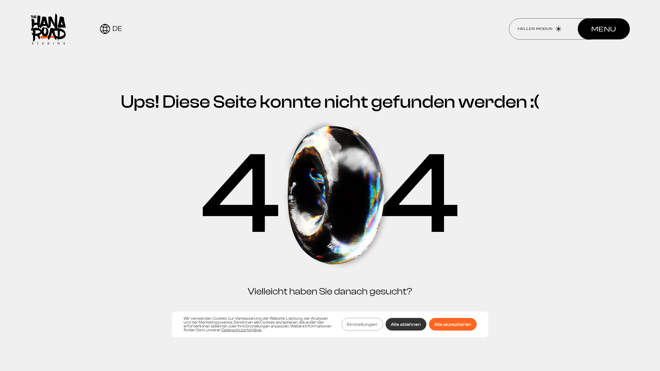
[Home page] (48, 29)
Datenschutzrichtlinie (241, 330)
